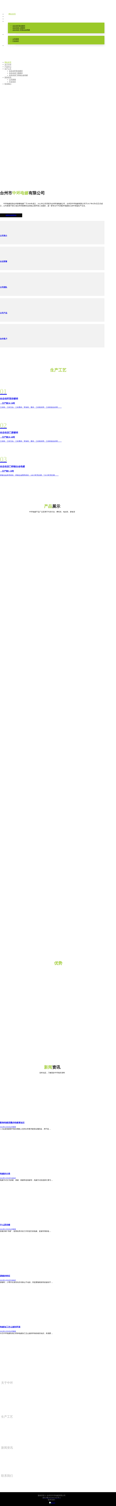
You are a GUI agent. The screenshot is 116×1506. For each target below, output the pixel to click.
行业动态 (13, 1178)
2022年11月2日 (5, 1127)
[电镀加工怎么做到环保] (34, 1322)
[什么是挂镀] (34, 1220)
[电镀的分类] (34, 1169)
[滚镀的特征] (34, 1271)
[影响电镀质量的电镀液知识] (34, 1118)
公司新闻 (13, 1127)
